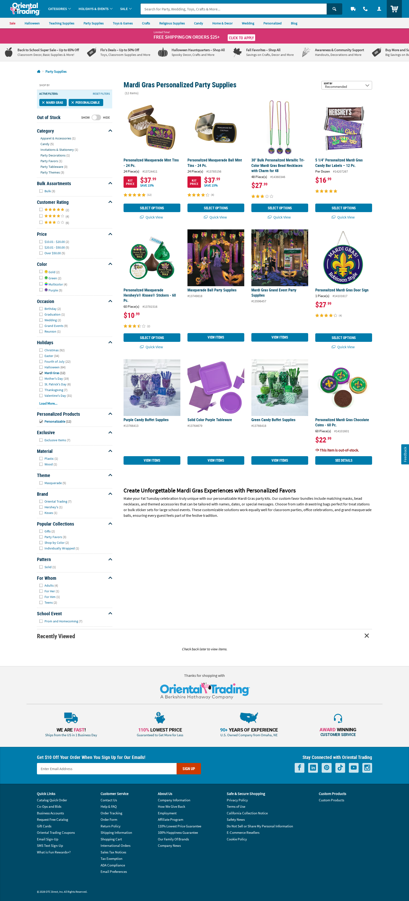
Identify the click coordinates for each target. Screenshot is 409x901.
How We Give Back (171, 806)
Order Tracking (111, 813)
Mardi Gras (54, 102)
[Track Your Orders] (353, 9)
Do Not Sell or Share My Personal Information (260, 826)
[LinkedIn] (313, 768)
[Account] (379, 9)
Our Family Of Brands (173, 839)
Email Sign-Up (47, 839)
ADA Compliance (113, 865)
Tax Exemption (111, 858)
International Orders (115, 845)
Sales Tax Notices (113, 852)
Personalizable (88, 102)
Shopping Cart (111, 839)
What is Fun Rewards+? (54, 852)
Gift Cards (44, 826)
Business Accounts (50, 813)
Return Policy (110, 826)
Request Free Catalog (52, 819)
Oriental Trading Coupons (56, 832)
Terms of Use (236, 806)
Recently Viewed (56, 636)
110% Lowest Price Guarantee (179, 826)
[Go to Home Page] (38, 71)
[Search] (334, 9)
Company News (169, 845)
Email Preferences (114, 871)
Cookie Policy (237, 839)
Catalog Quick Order (52, 800)
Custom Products (331, 800)
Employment (167, 813)
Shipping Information (116, 832)
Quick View (154, 217)
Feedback (405, 454)
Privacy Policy (237, 800)
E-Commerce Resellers (243, 832)
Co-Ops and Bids (49, 806)
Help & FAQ (109, 806)
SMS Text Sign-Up (50, 845)
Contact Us (109, 800)
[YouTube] (354, 768)
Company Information (174, 800)
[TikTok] (340, 768)
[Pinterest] (327, 768)
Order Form (109, 819)
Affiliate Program (170, 819)
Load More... (48, 403)
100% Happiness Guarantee (178, 832)
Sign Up (188, 768)
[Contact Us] (365, 9)
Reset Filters (101, 93)
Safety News (236, 819)
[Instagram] (367, 768)
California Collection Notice (247, 813)
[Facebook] (299, 768)
